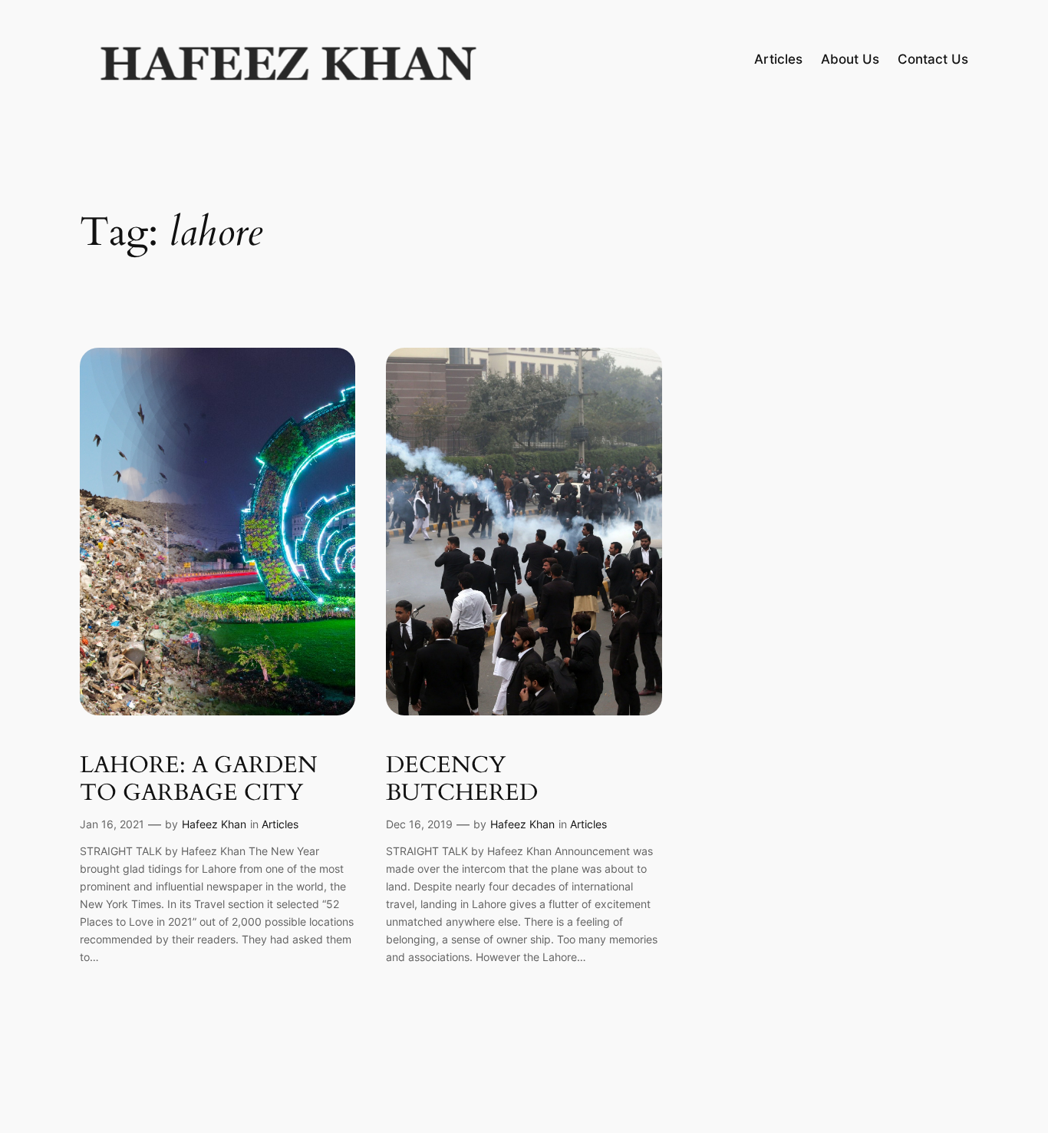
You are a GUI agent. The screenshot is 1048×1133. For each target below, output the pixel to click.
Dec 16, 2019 (419, 824)
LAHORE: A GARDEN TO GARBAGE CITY (199, 779)
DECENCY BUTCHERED (462, 779)
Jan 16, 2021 (112, 824)
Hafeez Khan (214, 824)
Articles (280, 824)
